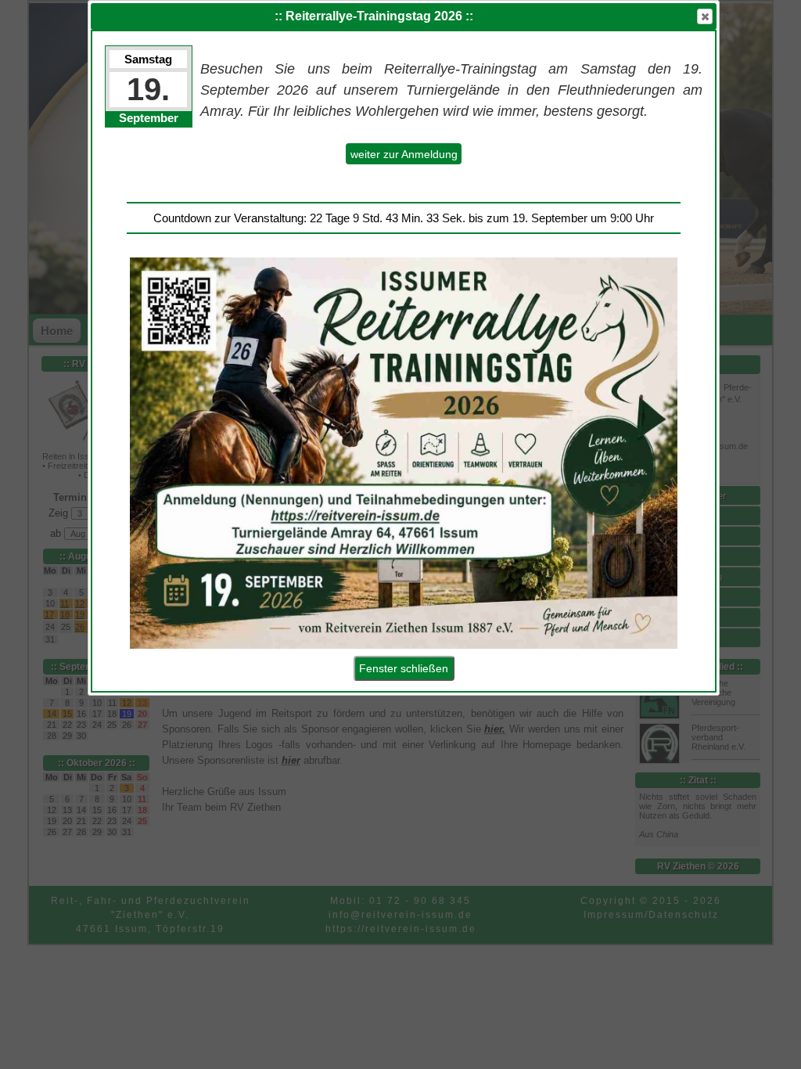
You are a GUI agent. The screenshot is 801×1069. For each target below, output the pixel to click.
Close (705, 16)
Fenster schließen (403, 668)
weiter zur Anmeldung (404, 154)
